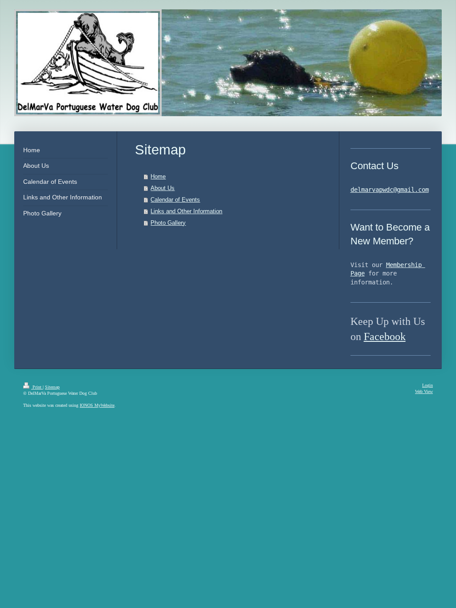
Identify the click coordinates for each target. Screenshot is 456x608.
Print (37, 387)
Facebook (385, 336)
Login (427, 385)
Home (158, 176)
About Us (163, 188)
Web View (424, 391)
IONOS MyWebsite (97, 405)
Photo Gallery (168, 222)
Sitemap (52, 387)
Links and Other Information (186, 211)
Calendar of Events (175, 199)
